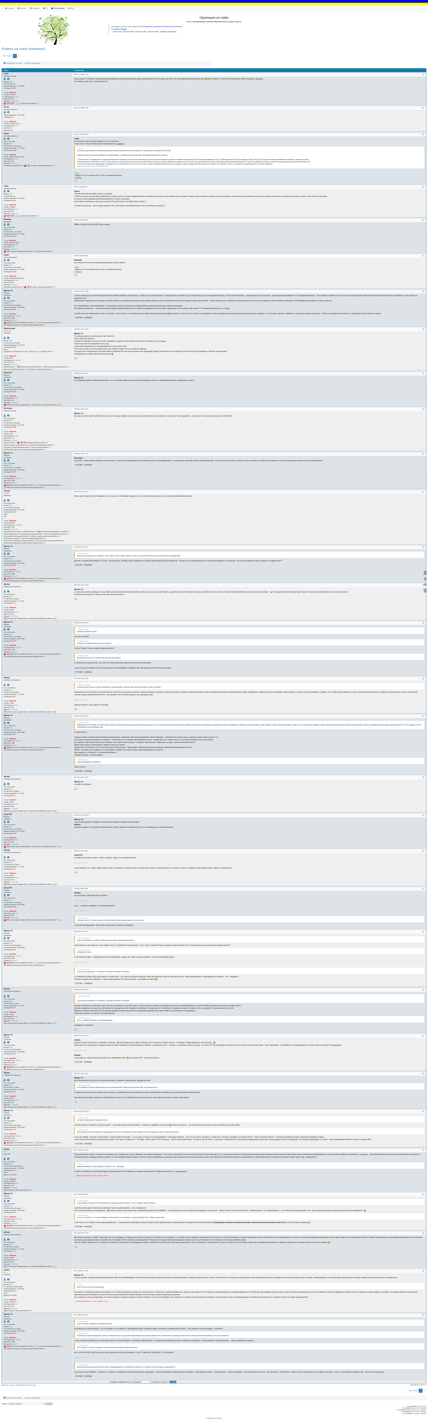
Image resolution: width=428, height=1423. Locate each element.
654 (21, 525)
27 (11, 529)
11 (11, 616)
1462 (17, 525)
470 (20, 316)
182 (16, 360)
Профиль (36, 8)
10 (11, 101)
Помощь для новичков (174, 26)
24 (11, 440)
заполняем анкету (135, 26)
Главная (10, 8)
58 (16, 436)
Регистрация (58, 8)
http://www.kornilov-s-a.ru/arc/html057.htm (92, 166)
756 (16, 316)
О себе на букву (119, 29)
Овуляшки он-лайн (14, 63)
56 (20, 360)
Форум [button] (22, 8)
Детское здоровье (32, 63)
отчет (15, 101)
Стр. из (7, 56)
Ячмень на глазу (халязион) (23, 49)
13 (11, 364)
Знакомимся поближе (119, 26)
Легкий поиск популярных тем (154, 26)
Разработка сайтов (214, 1418)
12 (11, 402)
